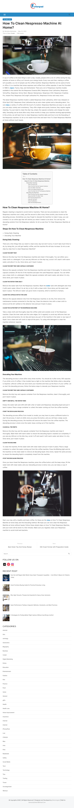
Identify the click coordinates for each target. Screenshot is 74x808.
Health (4, 704)
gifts (4, 700)
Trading (5, 778)
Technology (7, 19)
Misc (4, 741)
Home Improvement (8, 712)
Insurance (5, 716)
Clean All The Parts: (32, 199)
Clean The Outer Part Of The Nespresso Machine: (39, 191)
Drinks (4, 663)
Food (4, 688)
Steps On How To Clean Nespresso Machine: (37, 181)
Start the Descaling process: (34, 197)
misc (4, 745)
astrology (5, 638)
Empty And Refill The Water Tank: (35, 196)
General (5, 696)
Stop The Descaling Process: (34, 202)
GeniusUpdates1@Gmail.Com (37, 802)
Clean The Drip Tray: (32, 184)
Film (4, 679)
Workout (5, 790)
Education (6, 667)
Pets (4, 749)
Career (5, 655)
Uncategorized (7, 786)
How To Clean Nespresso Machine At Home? (37, 179)
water (48, 286)
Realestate (6, 753)
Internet (5, 720)
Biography (6, 646)
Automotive (6, 642)
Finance (5, 684)
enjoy (7, 105)
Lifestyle (5, 737)
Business (5, 651)
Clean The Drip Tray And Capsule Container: (38, 186)
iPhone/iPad (6, 729)
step (48, 520)
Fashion (5, 675)
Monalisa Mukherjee (10, 31)
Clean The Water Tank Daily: (34, 187)
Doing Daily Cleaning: (31, 183)
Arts (4, 634)
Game (4, 692)
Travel (4, 782)
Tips (4, 774)
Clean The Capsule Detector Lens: (36, 189)
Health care (6, 708)
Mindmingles (55, 800)
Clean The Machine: (32, 201)
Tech (4, 766)
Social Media (6, 762)
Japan (12, 88)
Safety (5, 758)
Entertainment (7, 671)
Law (4, 733)
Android (5, 630)
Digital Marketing (8, 659)
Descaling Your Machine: (32, 192)
